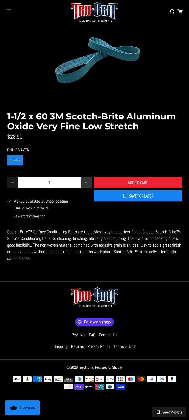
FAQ (92, 334)
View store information (29, 216)
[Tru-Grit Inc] (94, 11)
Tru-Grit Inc (86, 367)
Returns (77, 346)
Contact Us (108, 334)
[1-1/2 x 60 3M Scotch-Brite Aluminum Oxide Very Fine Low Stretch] (94, 61)
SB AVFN (15, 160)
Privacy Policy (98, 346)
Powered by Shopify (109, 367)
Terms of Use (124, 346)
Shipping (61, 346)
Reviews (78, 334)
